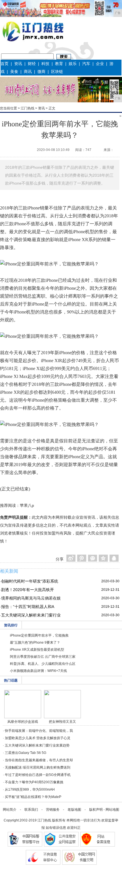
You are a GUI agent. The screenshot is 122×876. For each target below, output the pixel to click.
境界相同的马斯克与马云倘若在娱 (31, 598)
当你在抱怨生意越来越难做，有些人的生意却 (39, 760)
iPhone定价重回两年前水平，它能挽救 (39, 635)
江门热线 (27, 108)
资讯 (18, 63)
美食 (14, 71)
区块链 (57, 71)
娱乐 (73, 63)
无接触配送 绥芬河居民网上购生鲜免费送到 (37, 767)
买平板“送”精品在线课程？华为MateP (33, 797)
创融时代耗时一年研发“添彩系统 (29, 581)
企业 (100, 63)
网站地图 (112, 810)
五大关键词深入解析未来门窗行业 (31, 615)
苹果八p (27, 505)
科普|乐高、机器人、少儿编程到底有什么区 (42, 664)
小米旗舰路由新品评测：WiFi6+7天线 (38, 671)
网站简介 (9, 810)
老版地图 (74, 810)
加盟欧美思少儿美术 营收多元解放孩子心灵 (37, 738)
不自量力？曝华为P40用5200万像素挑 (34, 782)
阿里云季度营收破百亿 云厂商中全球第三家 (42, 657)
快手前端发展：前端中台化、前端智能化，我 (39, 731)
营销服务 (53, 810)
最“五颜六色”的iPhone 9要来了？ (35, 642)
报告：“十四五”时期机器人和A (27, 606)
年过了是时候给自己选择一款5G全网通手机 (38, 775)
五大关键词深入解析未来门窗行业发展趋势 (37, 745)
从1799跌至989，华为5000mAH (30, 789)
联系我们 (31, 810)
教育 (59, 63)
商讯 (28, 71)
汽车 (86, 63)
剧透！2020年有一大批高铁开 (27, 589)
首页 (5, 63)
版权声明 (96, 810)
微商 (41, 71)
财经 (32, 63)
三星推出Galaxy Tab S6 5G (25, 753)
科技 (45, 63)
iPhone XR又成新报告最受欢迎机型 (37, 650)
